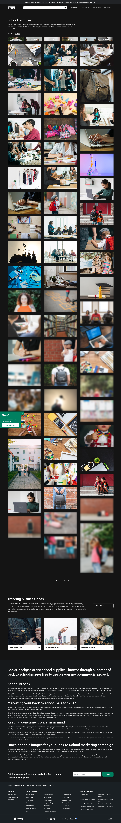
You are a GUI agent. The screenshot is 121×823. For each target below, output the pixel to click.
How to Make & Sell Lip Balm (87, 804)
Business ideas (96, 7)
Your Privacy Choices (68, 819)
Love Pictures (65, 805)
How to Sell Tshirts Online (87, 809)
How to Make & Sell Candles (105, 806)
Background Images (49, 803)
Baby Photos (29, 811)
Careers (10, 785)
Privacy (45, 785)
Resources (107, 7)
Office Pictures (30, 800)
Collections (73, 7)
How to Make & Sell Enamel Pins (105, 800)
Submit (108, 774)
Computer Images (66, 800)
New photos (85, 7)
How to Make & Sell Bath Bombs (104, 795)
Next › (65, 580)
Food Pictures (65, 797)
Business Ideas (84, 794)
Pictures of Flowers (31, 808)
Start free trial (10, 425)
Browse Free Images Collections (13, 798)
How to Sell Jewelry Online (87, 806)
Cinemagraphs (65, 803)
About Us (51, 785)
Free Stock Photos (12, 794)
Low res (35, 64)
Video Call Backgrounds (50, 811)
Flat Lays (28, 803)
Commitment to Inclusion (33, 785)
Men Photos (47, 805)
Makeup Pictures (66, 794)
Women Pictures (30, 805)
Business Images (30, 794)
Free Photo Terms (19, 785)
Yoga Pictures (47, 808)
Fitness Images (66, 808)
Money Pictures (48, 800)
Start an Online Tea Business (87, 799)
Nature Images (47, 797)
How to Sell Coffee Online (105, 804)
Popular (17, 33)
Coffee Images (29, 797)
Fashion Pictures (48, 794)
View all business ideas (103, 606)
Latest (10, 33)
